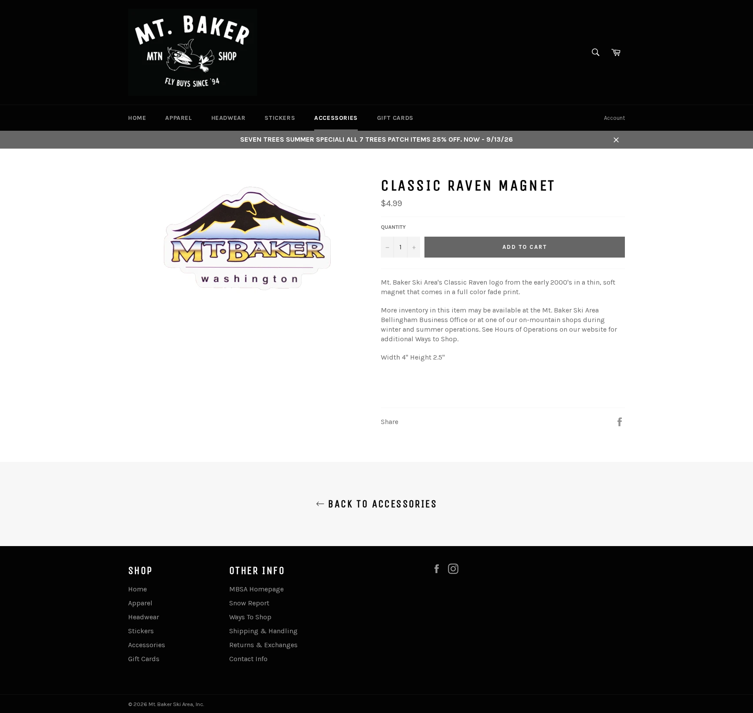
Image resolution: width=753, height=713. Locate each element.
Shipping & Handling (263, 631)
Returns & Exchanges (263, 645)
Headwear (228, 118)
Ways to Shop (436, 339)
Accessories (336, 118)
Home (137, 118)
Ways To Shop (250, 617)
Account (614, 118)
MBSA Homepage (256, 589)
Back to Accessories (381, 504)
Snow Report (249, 603)
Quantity (393, 227)
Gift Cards (395, 118)
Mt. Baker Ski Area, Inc (176, 704)
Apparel (178, 118)
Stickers (280, 118)
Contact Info (248, 659)
